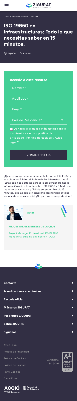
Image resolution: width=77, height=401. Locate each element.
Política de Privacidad (16, 351)
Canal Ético (10, 378)
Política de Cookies (15, 358)
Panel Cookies (12, 371)
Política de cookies (39, 137)
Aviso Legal (10, 345)
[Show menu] (6, 5)
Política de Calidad (15, 365)
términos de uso (25, 133)
